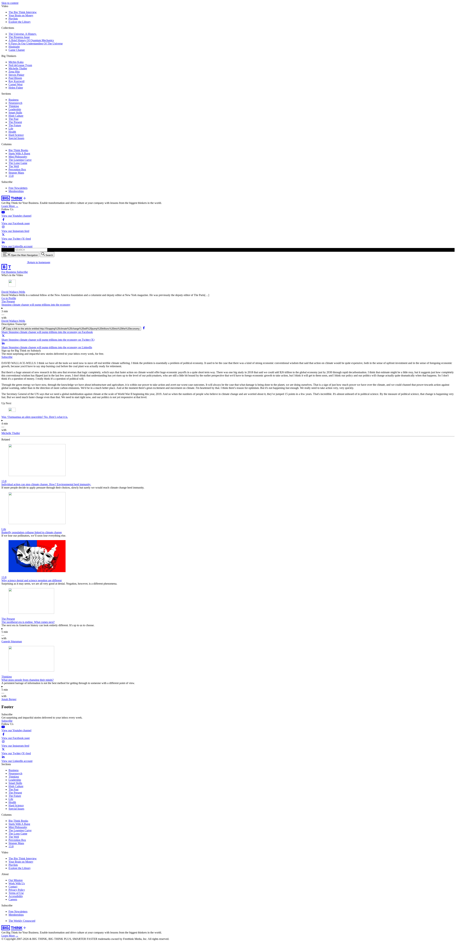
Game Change (17, 49)
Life (11, 128)
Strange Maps (16, 172)
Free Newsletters (18, 187)
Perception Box (17, 169)
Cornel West (15, 84)
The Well (14, 166)
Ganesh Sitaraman (11, 641)
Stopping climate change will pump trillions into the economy (35, 304)
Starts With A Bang (19, 153)
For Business (9, 271)
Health (12, 131)
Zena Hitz (14, 71)
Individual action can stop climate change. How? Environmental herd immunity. (46, 484)
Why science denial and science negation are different (31, 580)
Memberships (16, 191)
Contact (13, 886)
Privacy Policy (17, 889)
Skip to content (9, 2)
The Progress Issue (19, 37)
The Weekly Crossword (22, 920)
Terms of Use (16, 892)
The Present (15, 122)
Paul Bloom (15, 78)
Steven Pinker (16, 74)
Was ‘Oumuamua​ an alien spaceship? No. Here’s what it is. (34, 416)
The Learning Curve (20, 159)
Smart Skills (15, 112)
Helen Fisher (16, 87)
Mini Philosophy (18, 156)
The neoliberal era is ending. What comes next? (28, 622)
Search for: (7, 249)
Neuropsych (15, 102)
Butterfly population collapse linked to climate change (31, 532)
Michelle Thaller (18, 68)
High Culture (16, 115)
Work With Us (17, 883)
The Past (13, 118)
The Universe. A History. (23, 33)
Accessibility (16, 896)
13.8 (11, 175)
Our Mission (16, 880)
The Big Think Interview (23, 12)
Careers (13, 899)
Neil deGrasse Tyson (20, 65)
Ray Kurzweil (16, 81)
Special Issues (16, 138)
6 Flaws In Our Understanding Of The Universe (36, 43)
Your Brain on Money (21, 15)
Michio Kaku (16, 62)
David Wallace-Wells (13, 291)
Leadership (15, 109)
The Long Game (18, 163)
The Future (15, 125)
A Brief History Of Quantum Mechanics (31, 40)
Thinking (14, 106)
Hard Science (16, 134)
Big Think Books (18, 150)
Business (14, 99)
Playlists (13, 18)
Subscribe (22, 271)
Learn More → (9, 206)
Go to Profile (8, 298)
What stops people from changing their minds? (27, 679)
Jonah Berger (8, 699)
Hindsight (14, 46)
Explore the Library (20, 21)
